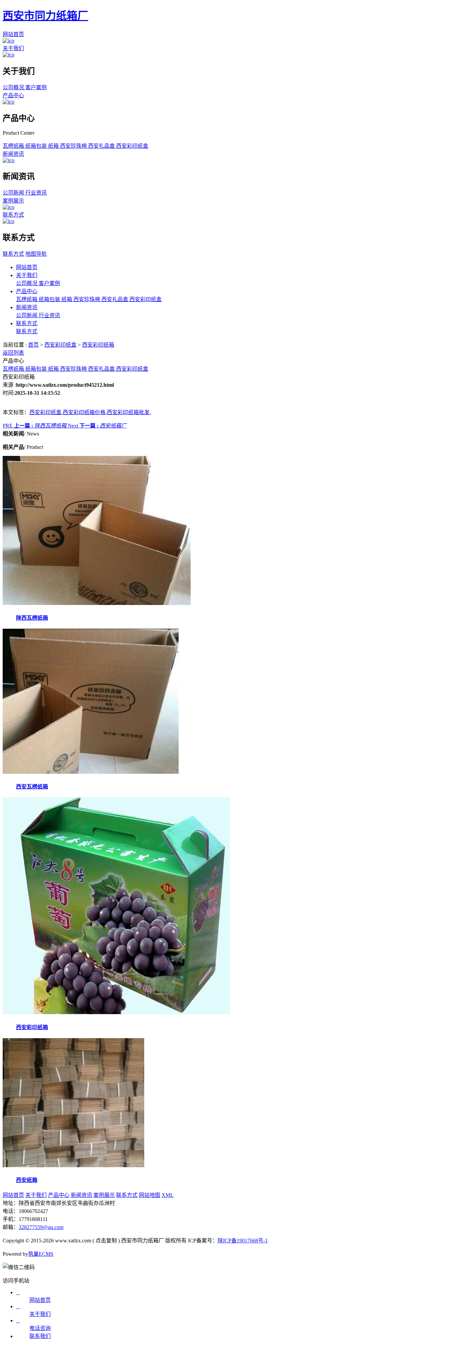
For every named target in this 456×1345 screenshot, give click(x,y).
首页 (33, 345)
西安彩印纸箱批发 (128, 412)
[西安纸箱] (73, 1165)
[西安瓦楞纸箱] (91, 772)
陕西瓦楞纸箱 (32, 618)
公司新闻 (14, 193)
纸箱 (54, 146)
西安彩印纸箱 (98, 345)
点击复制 (106, 1240)
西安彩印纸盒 (132, 146)
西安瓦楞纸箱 (32, 786)
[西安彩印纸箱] (116, 1012)
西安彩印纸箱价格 (84, 412)
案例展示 (13, 201)
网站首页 (13, 34)
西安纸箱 (26, 1180)
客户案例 (36, 87)
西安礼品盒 (102, 146)
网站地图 (149, 1195)
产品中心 (13, 95)
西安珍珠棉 (74, 146)
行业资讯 (36, 193)
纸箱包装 (36, 146)
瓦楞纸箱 (14, 146)
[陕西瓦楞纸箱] (97, 603)
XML (168, 1195)
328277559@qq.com (41, 1227)
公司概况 (14, 87)
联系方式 (13, 215)
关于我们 (13, 48)
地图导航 (36, 254)
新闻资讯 (13, 154)
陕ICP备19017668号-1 (243, 1240)
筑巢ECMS (40, 1254)
